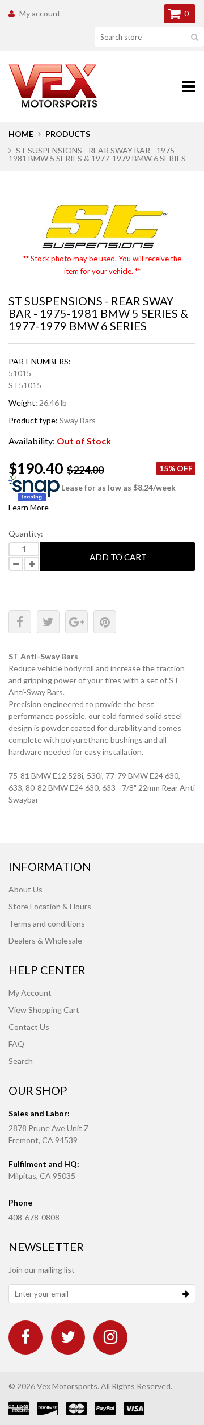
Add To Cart (118, 557)
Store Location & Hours (49, 906)
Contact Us (28, 1027)
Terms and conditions (46, 923)
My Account (30, 993)
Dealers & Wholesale (45, 940)
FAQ (16, 1044)
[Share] (19, 621)
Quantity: (25, 533)
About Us (25, 889)
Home (20, 134)
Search (20, 1061)
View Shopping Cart (43, 1010)
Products (67, 134)
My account (40, 13)
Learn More (28, 507)
